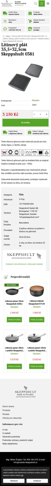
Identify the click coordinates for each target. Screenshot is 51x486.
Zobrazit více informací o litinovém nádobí (24, 264)
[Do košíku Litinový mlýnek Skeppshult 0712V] (36, 319)
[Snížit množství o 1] (34, 114)
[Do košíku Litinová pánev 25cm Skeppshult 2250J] (14, 319)
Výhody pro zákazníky (12, 418)
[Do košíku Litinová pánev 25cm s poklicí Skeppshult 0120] (36, 366)
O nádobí (6, 433)
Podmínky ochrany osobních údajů (17, 440)
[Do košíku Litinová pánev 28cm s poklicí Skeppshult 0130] (14, 366)
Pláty (21, 194)
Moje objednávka (9, 444)
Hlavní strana (8, 406)
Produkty (6, 410)
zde (22, 475)
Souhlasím (37, 481)
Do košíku (25, 122)
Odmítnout (14, 481)
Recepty (5, 414)
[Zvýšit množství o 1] (46, 114)
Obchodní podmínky (11, 437)
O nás (5, 430)
